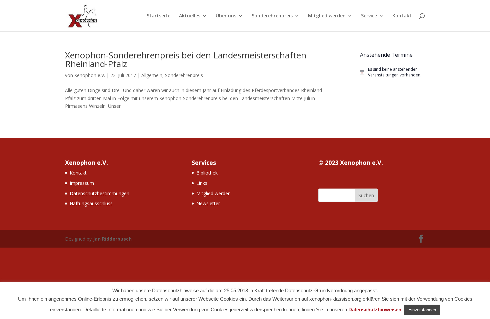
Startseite (158, 16)
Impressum (82, 183)
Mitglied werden (327, 16)
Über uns (226, 16)
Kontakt (402, 16)
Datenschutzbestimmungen (99, 193)
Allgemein (151, 75)
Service (369, 16)
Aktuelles (189, 16)
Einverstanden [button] (422, 309)
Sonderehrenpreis (272, 16)
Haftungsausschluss (91, 203)
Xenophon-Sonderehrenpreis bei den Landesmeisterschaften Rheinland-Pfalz (185, 59)
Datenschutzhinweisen (374, 309)
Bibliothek (207, 173)
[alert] (392, 72)
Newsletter (208, 203)
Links (201, 183)
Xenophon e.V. (89, 75)
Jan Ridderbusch (112, 239)
